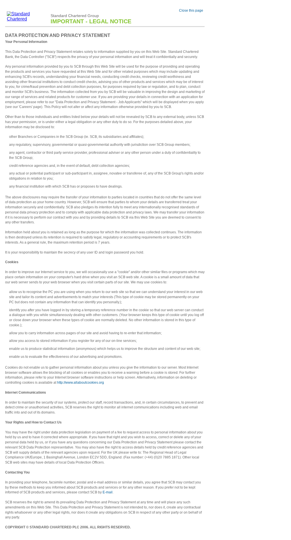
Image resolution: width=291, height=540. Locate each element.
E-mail (108, 492)
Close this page (191, 11)
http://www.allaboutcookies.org (80, 383)
